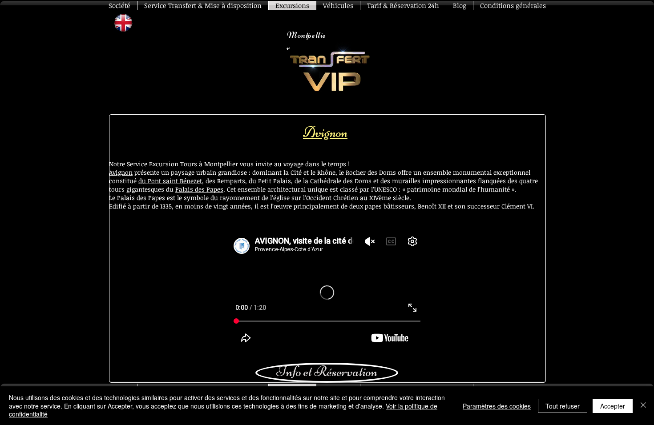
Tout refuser (562, 405)
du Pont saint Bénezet (170, 180)
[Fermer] (643, 405)
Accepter (612, 405)
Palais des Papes (199, 189)
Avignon (121, 172)
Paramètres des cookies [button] (497, 405)
